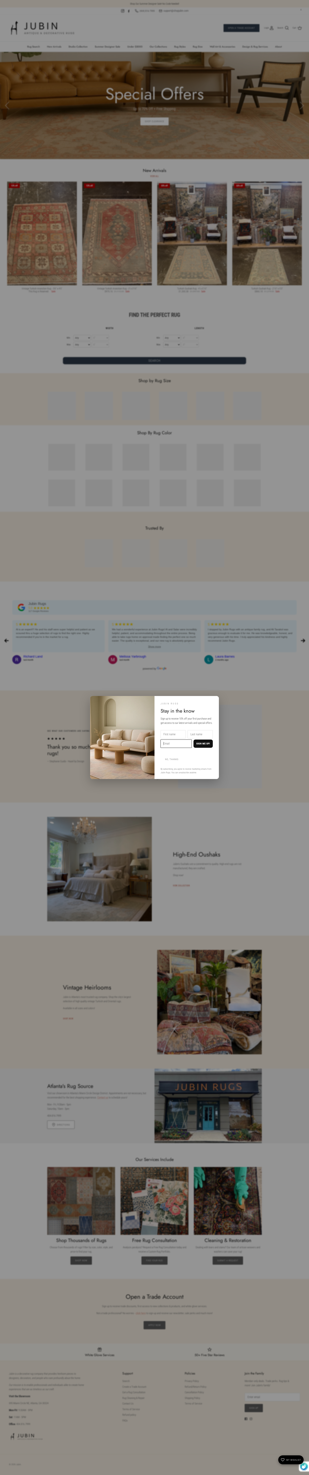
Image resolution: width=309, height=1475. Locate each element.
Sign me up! (203, 743)
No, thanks (171, 759)
